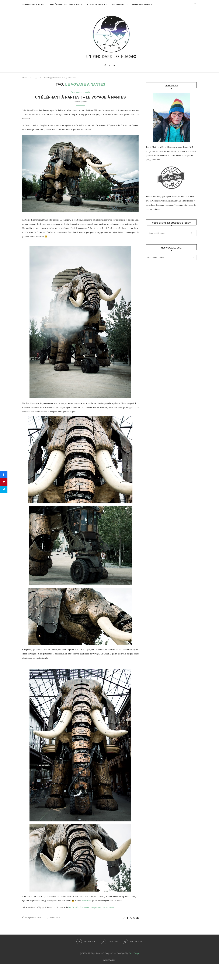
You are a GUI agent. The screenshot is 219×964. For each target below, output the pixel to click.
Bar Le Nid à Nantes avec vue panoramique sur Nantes (91, 907)
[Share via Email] (137, 918)
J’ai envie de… (119, 4)
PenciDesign (134, 953)
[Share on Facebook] (127, 918)
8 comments (55, 917)
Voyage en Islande (96, 4)
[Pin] (3, 482)
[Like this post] (124, 918)
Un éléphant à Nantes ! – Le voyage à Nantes (80, 97)
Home (24, 78)
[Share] (3, 474)
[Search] (195, 4)
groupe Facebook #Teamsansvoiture (173, 205)
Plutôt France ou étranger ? (65, 4)
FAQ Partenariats (141, 4)
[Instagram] (114, 65)
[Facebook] (105, 65)
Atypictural (86, 901)
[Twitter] (109, 65)
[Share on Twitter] (131, 917)
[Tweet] (3, 489)
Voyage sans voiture (33, 4)
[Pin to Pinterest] (134, 918)
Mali (85, 102)
